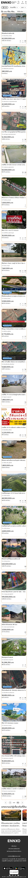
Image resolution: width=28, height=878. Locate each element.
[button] (24, 22)
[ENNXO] (6, 2)
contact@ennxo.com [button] (14, 856)
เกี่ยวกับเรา (14, 846)
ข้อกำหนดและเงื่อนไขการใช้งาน (14, 851)
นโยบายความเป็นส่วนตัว (14, 849)
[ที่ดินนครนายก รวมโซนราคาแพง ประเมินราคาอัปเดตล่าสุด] (11, 815)
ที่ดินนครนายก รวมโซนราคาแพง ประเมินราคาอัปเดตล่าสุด (10, 826)
